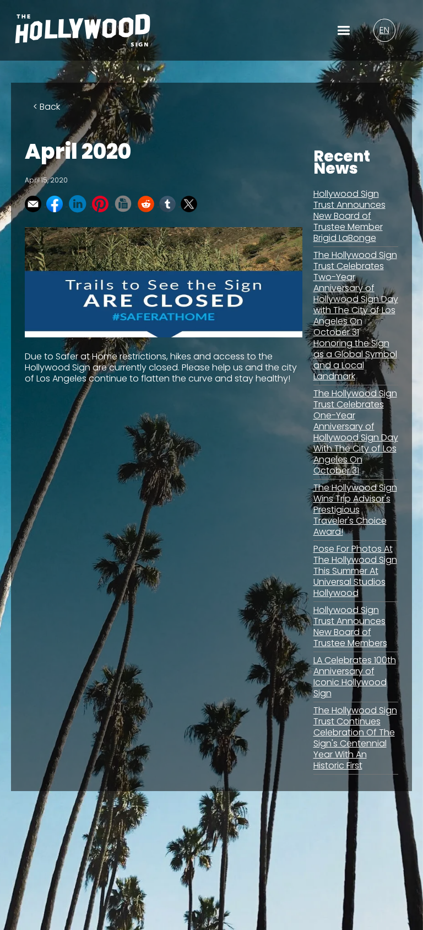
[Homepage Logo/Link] (82, 37)
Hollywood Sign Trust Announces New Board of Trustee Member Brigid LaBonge (349, 215)
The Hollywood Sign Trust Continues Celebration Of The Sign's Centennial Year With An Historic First (355, 738)
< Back (46, 106)
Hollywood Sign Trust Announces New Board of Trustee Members (350, 626)
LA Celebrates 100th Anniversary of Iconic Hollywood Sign (354, 677)
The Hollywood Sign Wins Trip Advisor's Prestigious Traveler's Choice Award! (355, 509)
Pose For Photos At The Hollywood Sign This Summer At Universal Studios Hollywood (355, 570)
